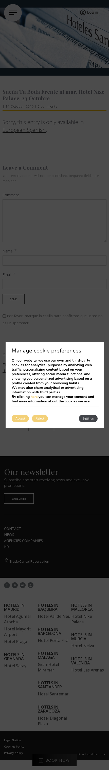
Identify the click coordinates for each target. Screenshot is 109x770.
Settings (88, 418)
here (34, 396)
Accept (20, 418)
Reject (40, 418)
